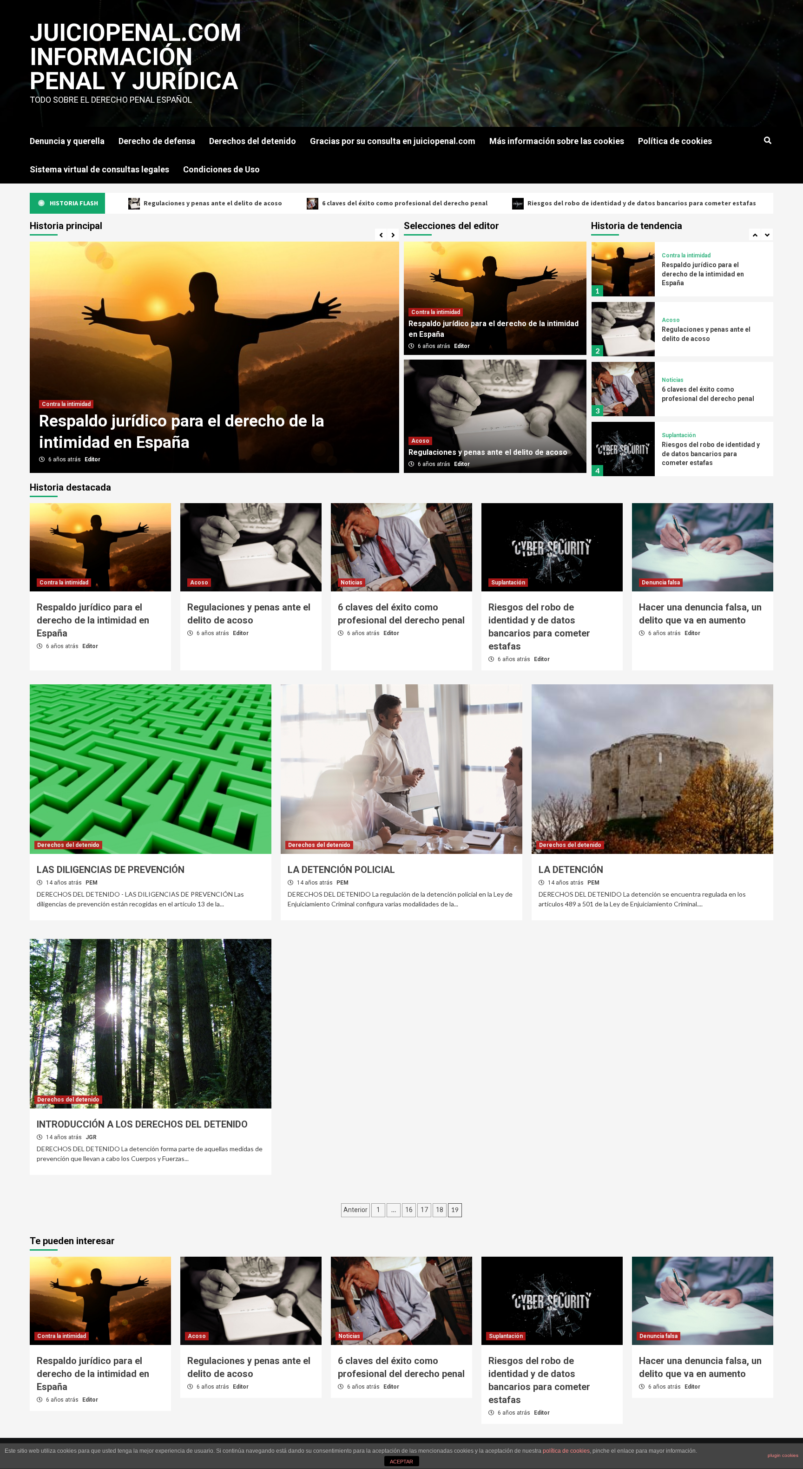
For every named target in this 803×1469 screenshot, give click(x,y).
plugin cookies (783, 1455)
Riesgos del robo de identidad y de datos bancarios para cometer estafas (528, 203)
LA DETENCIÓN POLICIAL (341, 869)
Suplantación (679, 375)
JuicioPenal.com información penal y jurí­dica (135, 57)
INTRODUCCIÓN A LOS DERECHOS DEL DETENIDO (142, 1124)
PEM (92, 882)
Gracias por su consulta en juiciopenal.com (392, 141)
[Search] (767, 141)
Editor (98, 459)
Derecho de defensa (156, 141)
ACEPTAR (401, 1461)
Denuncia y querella (67, 141)
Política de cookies (675, 141)
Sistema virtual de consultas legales (99, 169)
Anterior (355, 1209)
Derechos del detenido (252, 141)
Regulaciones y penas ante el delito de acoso (210, 442)
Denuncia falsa (681, 440)
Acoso (57, 425)
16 (409, 1209)
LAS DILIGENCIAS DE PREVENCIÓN (110, 869)
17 (424, 1209)
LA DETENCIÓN (571, 869)
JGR (91, 1137)
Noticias (673, 320)
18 (439, 1209)
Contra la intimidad (435, 312)
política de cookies (566, 1451)
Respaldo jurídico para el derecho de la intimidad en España (93, 620)
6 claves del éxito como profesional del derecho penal (290, 203)
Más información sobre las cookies (556, 141)
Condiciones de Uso (221, 169)
